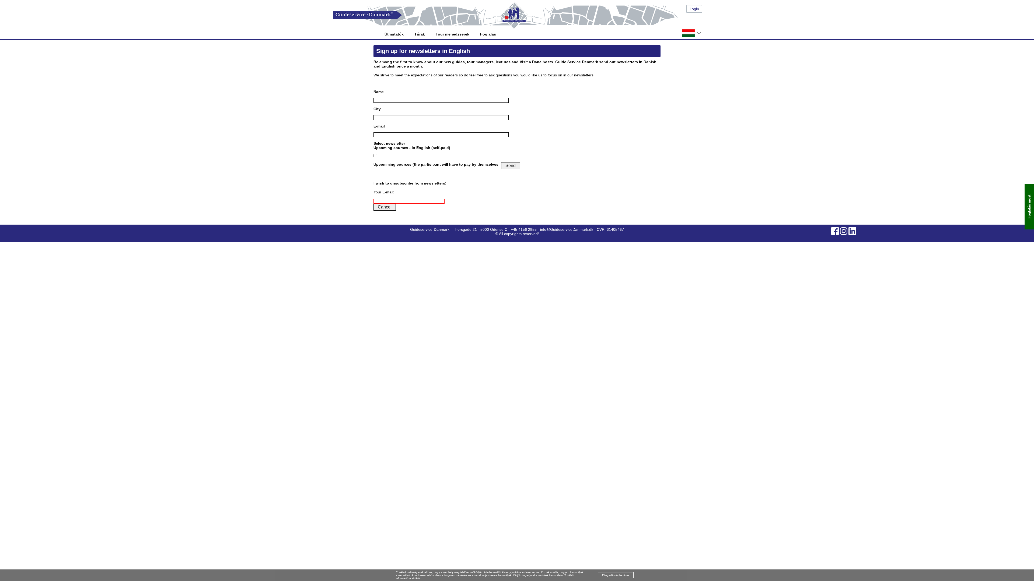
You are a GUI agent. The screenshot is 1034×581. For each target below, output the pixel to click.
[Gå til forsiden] (522, 15)
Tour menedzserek (452, 34)
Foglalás (488, 34)
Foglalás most (1029, 206)
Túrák (419, 34)
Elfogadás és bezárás (615, 575)
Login (694, 9)
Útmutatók (394, 34)
